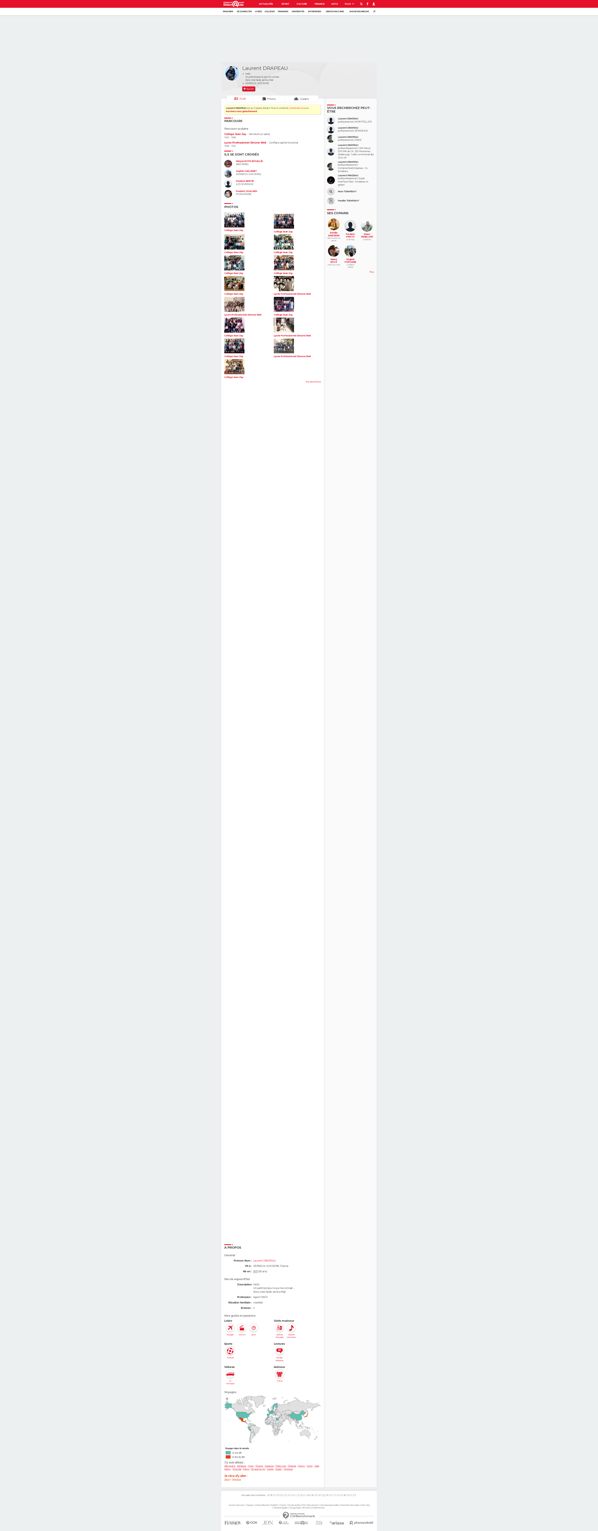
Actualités (266, 3)
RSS (303, 1505)
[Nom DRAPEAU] (331, 192)
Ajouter (250, 88)
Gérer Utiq (365, 1505)
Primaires (283, 11)
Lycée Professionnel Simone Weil (245, 142)
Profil (243, 98)
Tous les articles (294, 1505)
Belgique (241, 1466)
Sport (285, 3)
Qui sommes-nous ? (237, 1505)
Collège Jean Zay (235, 134)
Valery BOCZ (333, 261)
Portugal (237, 1469)
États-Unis (281, 1466)
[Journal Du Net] (268, 1523)
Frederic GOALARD (246, 191)
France (301, 1466)
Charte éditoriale (262, 1505)
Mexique (236, 1479)
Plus (348, 3)
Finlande (292, 1466)
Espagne (269, 1466)
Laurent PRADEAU (348, 175)
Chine (251, 1466)
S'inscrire (228, 11)
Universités (298, 11)
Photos (271, 98)
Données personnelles (329, 1505)
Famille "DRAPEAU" (348, 200)
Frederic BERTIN (245, 181)
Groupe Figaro (295, 1508)
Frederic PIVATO (350, 235)
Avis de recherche (359, 11)
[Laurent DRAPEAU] (232, 73)
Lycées (258, 11)
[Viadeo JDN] (319, 1523)
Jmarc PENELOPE (367, 235)
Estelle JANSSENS (334, 234)
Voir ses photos (313, 381)
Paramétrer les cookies (349, 1505)
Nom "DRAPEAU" (347, 191)
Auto (334, 3)
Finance (319, 3)
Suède (270, 1469)
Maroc (227, 1469)
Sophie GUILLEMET (246, 171)
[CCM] (251, 1523)
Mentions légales (280, 1508)
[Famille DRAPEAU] (331, 201)
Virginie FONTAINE (350, 261)
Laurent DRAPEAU (348, 118)
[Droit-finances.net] (284, 1523)
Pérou (246, 1469)
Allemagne (229, 1466)
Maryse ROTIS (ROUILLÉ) (249, 161)
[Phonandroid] (361, 1523)
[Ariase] (337, 1522)
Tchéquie (288, 1469)
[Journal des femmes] (232, 1523)
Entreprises (314, 11)
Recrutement (313, 1505)
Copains (304, 98)
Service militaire (335, 11)
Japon (227, 1479)
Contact (283, 1505)
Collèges (269, 11)
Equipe (250, 1505)
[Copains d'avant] (301, 1523)
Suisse (278, 1469)
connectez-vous (297, 108)
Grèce (310, 1466)
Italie (316, 1466)
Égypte (259, 1466)
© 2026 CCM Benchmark (314, 1508)
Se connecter (244, 11)
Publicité (274, 1505)
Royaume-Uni (258, 1469)
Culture (302, 3)
